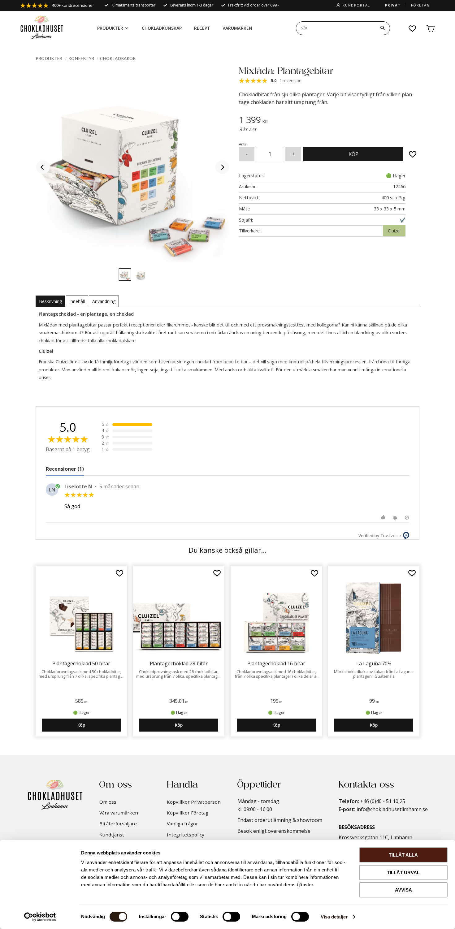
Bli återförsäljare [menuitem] (118, 823)
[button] (412, 28)
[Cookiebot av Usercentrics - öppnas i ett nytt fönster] (40, 917)
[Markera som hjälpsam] (384, 518)
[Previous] (43, 167)
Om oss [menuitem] (107, 802)
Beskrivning (50, 301)
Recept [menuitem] (202, 28)
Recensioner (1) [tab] (65, 468)
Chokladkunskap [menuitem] (162, 28)
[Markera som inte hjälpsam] (396, 518)
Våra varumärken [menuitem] (118, 813)
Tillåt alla (403, 855)
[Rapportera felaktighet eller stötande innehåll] (407, 518)
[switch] (179, 917)
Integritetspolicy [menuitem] (185, 835)
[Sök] (382, 28)
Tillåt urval (403, 872)
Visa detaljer (334, 916)
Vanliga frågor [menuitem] (182, 823)
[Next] (222, 167)
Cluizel (394, 231)
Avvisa (403, 889)
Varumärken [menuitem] (237, 28)
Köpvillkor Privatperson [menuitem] (194, 802)
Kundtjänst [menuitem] (111, 835)
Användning (103, 301)
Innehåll (77, 301)
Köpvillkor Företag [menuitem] (187, 813)
